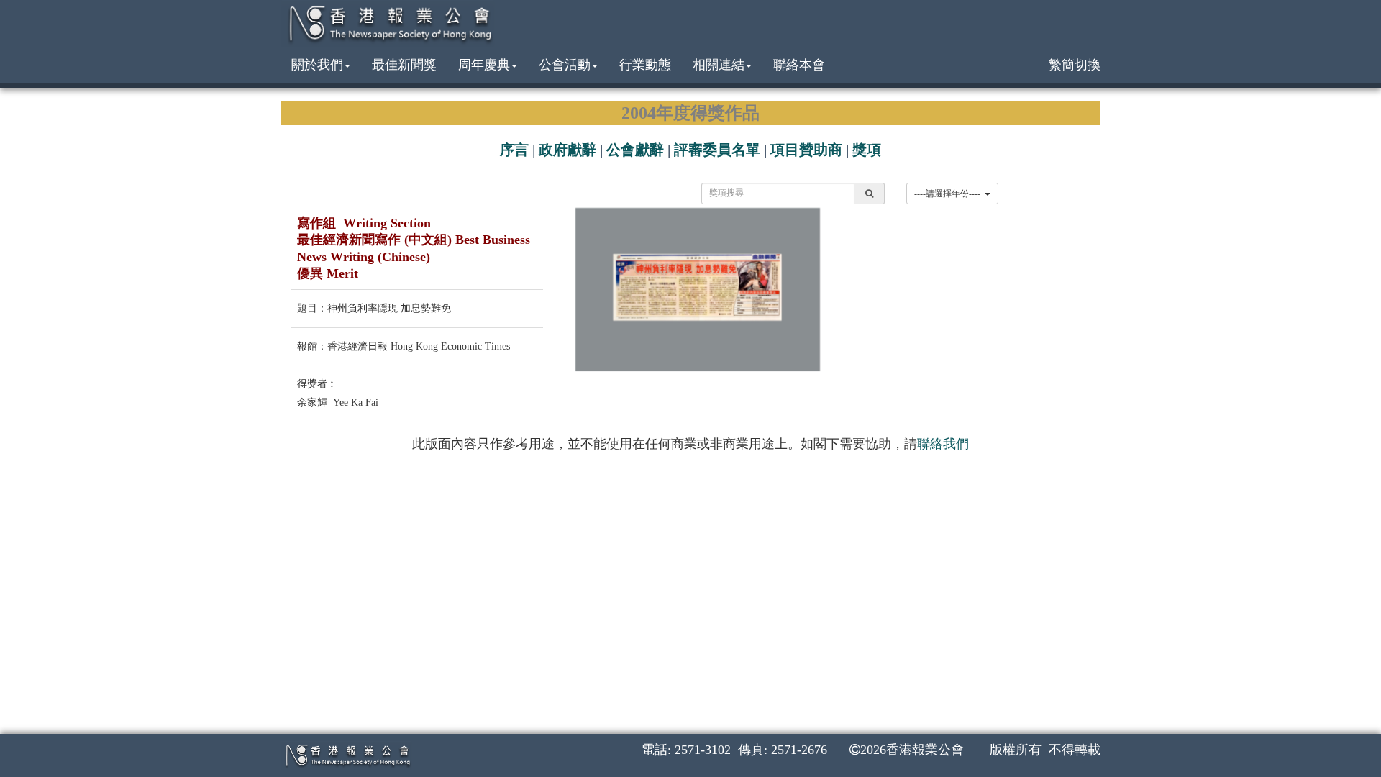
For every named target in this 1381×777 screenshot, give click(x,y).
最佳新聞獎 (404, 65)
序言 (514, 150)
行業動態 (645, 65)
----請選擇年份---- (949, 193)
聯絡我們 (943, 444)
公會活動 (565, 65)
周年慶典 (484, 65)
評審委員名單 (717, 150)
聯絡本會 (799, 65)
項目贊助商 (806, 150)
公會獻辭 (635, 150)
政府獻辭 (567, 150)
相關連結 (718, 65)
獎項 (866, 150)
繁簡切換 (1074, 65)
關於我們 (317, 65)
